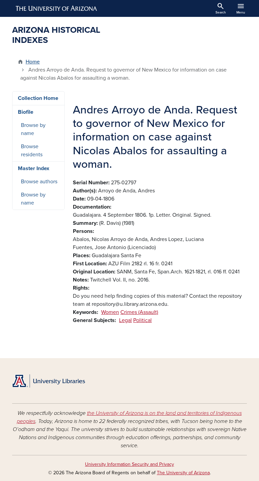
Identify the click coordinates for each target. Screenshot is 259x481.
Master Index (33, 168)
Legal (125, 320)
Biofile (25, 112)
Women (110, 312)
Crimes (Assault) (139, 312)
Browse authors (39, 181)
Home (33, 61)
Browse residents (31, 150)
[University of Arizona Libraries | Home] (48, 381)
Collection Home (38, 98)
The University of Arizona (183, 473)
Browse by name (33, 129)
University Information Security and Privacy (129, 464)
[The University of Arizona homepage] (56, 8)
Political (142, 320)
